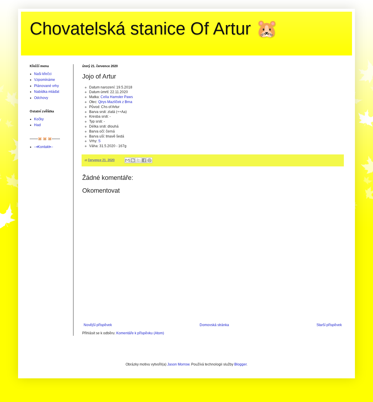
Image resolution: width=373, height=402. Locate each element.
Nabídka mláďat (46, 92)
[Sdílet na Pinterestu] (149, 160)
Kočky (39, 119)
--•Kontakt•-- (43, 147)
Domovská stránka (214, 325)
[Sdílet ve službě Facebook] (144, 160)
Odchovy (41, 98)
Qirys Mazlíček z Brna (115, 102)
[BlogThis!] (133, 160)
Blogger (240, 364)
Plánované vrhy (46, 86)
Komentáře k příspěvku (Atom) (140, 333)
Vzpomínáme (44, 80)
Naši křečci (43, 74)
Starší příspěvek (329, 325)
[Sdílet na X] (138, 160)
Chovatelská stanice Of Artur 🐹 (154, 28)
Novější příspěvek (98, 325)
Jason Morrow (178, 364)
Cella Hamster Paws (117, 97)
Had (37, 125)
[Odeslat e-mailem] (127, 160)
